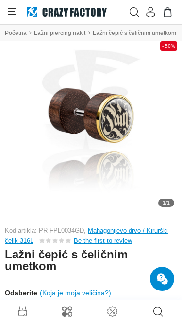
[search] (158, 312)
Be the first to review (103, 240)
